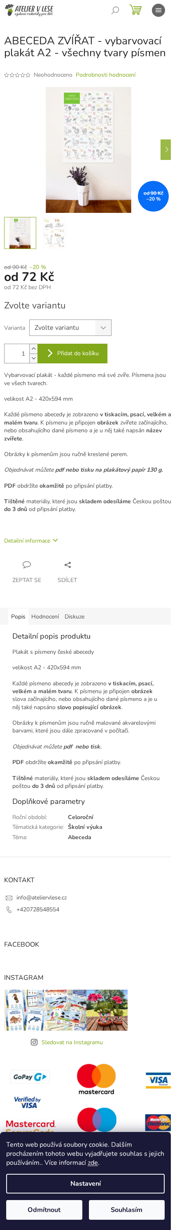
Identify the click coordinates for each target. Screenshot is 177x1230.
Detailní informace (27, 541)
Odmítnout (44, 1209)
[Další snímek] (167, 149)
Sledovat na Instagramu (72, 1042)
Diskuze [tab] (74, 617)
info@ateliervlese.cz (41, 897)
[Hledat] (115, 10)
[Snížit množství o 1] (33, 358)
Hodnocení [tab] (45, 617)
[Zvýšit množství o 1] (33, 349)
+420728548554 (37, 909)
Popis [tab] (18, 617)
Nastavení (85, 1183)
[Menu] (158, 10)
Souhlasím (126, 1209)
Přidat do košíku (78, 353)
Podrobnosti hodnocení (105, 75)
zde (93, 1162)
